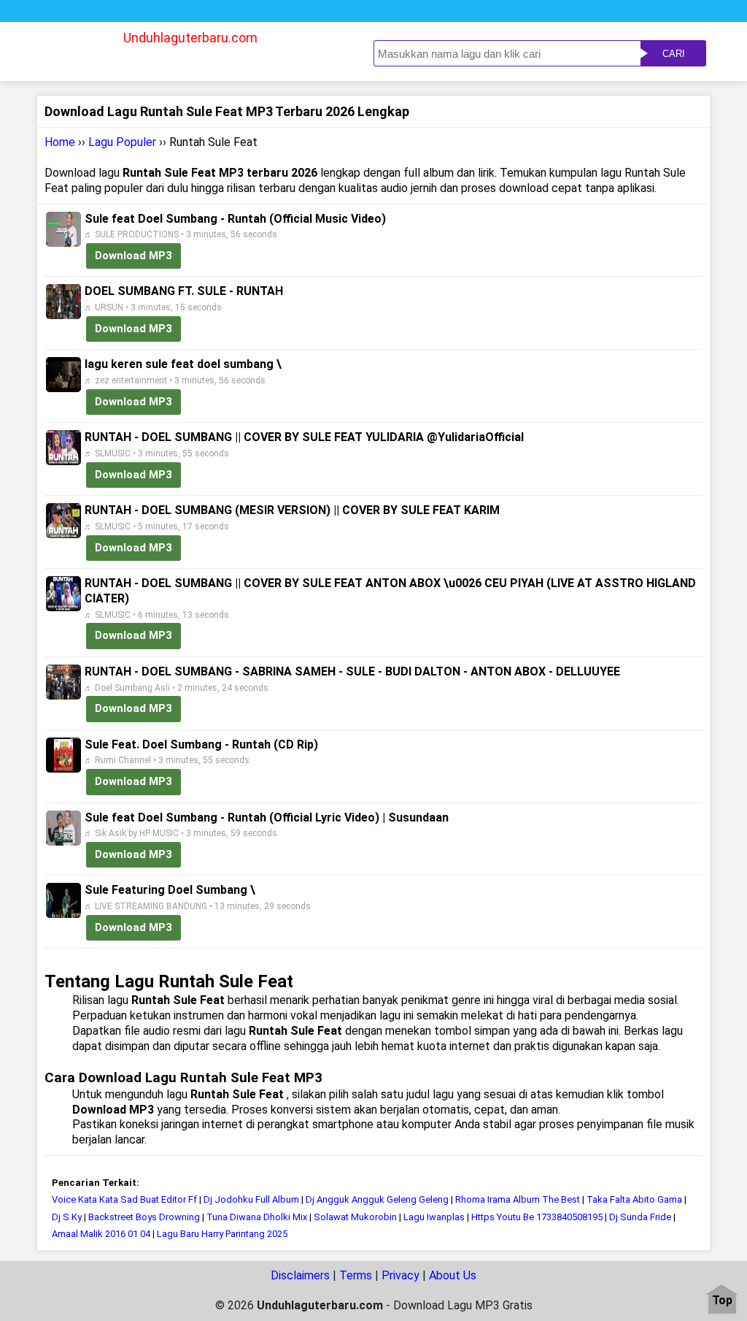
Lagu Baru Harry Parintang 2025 (222, 1233)
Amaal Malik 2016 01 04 (102, 1233)
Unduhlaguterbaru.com (190, 37)
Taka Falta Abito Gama (634, 1199)
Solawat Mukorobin (355, 1216)
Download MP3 (133, 255)
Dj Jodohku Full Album (251, 1199)
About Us (452, 1275)
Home (59, 142)
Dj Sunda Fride (640, 1216)
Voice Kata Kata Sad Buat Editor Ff (124, 1199)
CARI (673, 53)
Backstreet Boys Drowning (144, 1216)
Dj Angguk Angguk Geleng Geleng (377, 1199)
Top (722, 1301)
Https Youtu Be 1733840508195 (537, 1216)
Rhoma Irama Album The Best (517, 1199)
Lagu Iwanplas (434, 1216)
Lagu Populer (122, 142)
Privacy (400, 1275)
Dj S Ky (67, 1216)
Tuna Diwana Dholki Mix (256, 1216)
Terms (355, 1275)
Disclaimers (300, 1275)
